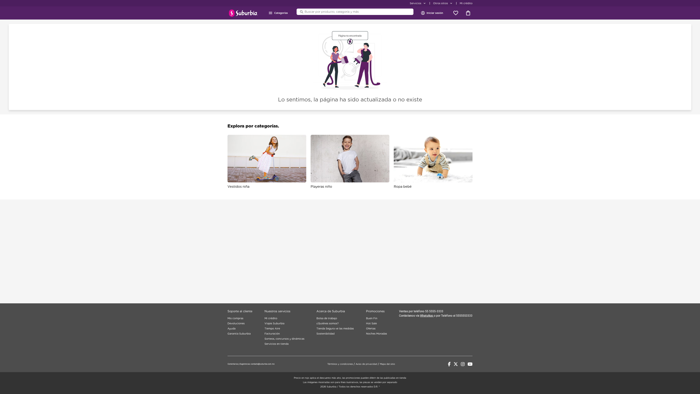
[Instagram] (463, 364)
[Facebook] (449, 364)
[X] (456, 364)
